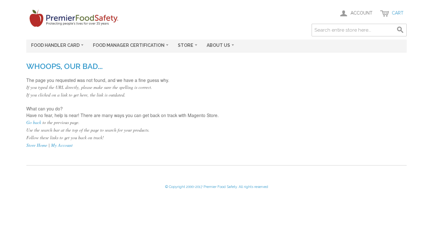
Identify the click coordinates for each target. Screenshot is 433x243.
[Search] (400, 30)
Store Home (36, 145)
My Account (62, 145)
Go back (33, 122)
